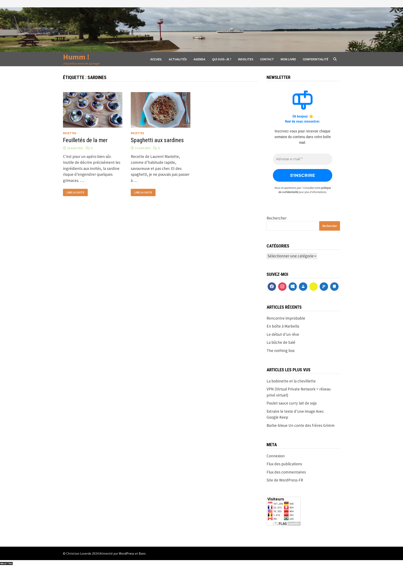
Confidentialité (315, 59)
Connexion (276, 455)
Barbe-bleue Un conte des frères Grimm (301, 425)
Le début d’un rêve (283, 334)
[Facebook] (272, 286)
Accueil (156, 59)
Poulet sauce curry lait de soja (292, 403)
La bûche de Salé (281, 342)
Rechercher (277, 218)
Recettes (69, 133)
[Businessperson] (303, 286)
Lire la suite (75, 192)
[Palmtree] (324, 286)
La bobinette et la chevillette (291, 381)
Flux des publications (284, 463)
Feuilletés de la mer (85, 140)
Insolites (245, 59)
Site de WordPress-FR (285, 480)
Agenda (199, 59)
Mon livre (288, 59)
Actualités (178, 59)
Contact (267, 59)
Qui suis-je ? (221, 59)
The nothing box (280, 350)
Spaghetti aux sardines (157, 140)
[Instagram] (282, 286)
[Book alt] (334, 286)
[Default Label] (293, 286)
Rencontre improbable (286, 318)
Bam (142, 553)
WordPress (126, 553)
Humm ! (76, 57)
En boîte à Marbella (283, 326)
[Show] (313, 286)
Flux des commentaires (286, 472)
